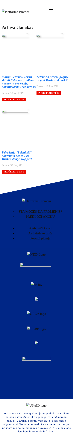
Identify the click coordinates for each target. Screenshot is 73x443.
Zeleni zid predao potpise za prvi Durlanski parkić (52, 78)
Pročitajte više (14, 99)
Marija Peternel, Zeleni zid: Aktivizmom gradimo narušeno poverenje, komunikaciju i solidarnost (19, 81)
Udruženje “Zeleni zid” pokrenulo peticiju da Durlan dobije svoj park (17, 156)
